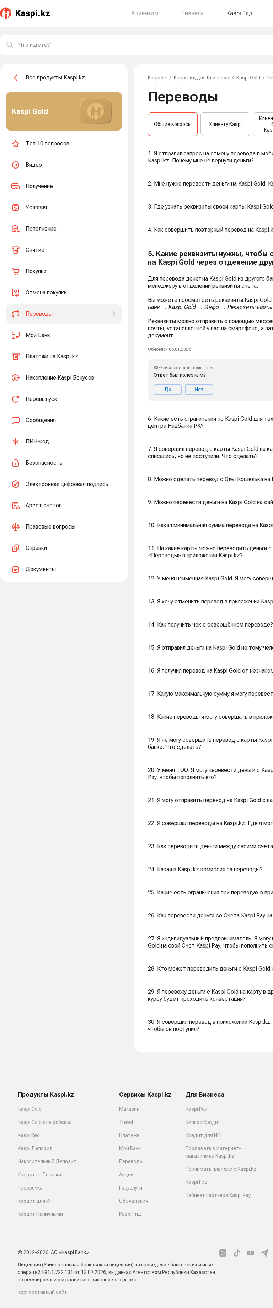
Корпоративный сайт (42, 1292)
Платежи (129, 1135)
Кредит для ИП (35, 1201)
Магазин (129, 1109)
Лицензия (29, 1265)
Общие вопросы (173, 124)
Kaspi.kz (157, 78)
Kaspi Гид (130, 1214)
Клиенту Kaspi (225, 124)
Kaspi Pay (196, 1109)
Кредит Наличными (40, 1214)
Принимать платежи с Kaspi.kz (221, 1169)
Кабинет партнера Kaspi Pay (218, 1195)
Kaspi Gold (248, 78)
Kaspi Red (29, 1135)
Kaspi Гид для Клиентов (201, 78)
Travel (126, 1122)
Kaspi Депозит (35, 1148)
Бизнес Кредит (203, 1122)
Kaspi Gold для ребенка (45, 1122)
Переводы (131, 1161)
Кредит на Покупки (39, 1174)
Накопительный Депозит (47, 1161)
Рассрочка (30, 1188)
